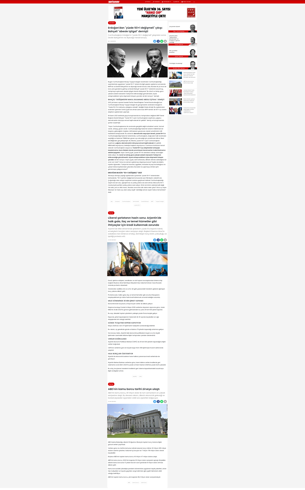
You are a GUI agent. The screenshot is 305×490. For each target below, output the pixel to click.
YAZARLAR (156, 2)
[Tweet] (154, 41)
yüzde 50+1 (137, 205)
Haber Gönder (187, 2)
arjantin (135, 376)
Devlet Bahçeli (145, 201)
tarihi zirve (143, 482)
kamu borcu (135, 482)
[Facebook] (158, 41)
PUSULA (148, 2)
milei (140, 376)
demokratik (136, 201)
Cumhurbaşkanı (126, 201)
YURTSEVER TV (167, 2)
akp (112, 201)
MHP (152, 201)
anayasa (117, 201)
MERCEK (177, 2)
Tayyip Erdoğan (160, 201)
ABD (129, 482)
